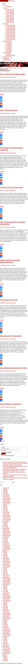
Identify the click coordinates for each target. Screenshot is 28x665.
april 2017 (5, 642)
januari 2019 (6, 611)
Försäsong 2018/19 (10, 36)
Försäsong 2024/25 (10, 28)
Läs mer (2, 94)
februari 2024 (6, 528)
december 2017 (6, 630)
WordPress (12, 663)
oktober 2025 (6, 501)
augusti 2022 (6, 549)
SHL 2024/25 (9, 44)
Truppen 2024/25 (10, 12)
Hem (4, 3)
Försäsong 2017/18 (10, 38)
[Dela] (14, 106)
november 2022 (6, 545)
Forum (4, 5)
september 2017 (7, 634)
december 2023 (6, 531)
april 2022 (5, 555)
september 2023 (7, 535)
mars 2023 (5, 541)
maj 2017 (5, 640)
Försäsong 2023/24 (10, 29)
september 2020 (7, 583)
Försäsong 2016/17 (10, 39)
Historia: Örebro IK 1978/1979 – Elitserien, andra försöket (15, 464)
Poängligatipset (7, 41)
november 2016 (6, 649)
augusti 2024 (6, 521)
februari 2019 (6, 610)
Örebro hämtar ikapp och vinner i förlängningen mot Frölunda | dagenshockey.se (14, 469)
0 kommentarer (12, 77)
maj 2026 (5, 490)
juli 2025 (5, 505)
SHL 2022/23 (9, 46)
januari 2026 (6, 496)
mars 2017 (5, 643)
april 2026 (5, 492)
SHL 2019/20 (9, 51)
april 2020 (5, 590)
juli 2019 (5, 603)
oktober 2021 (6, 564)
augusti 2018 (6, 619)
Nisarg (20, 663)
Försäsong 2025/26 (10, 26)
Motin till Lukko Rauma (9, 110)
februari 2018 (6, 627)
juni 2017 (5, 639)
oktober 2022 (6, 547)
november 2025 (6, 499)
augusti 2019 (6, 601)
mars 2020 (5, 591)
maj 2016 (5, 657)
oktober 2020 (6, 581)
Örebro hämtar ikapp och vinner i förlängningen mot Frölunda (14, 472)
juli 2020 (5, 585)
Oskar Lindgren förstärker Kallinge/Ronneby (10, 261)
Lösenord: (3, 450)
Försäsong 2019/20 (10, 35)
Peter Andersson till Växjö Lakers (12, 74)
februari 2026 (6, 495)
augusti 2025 (6, 503)
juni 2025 (5, 506)
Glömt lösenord (10, 455)
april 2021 (5, 573)
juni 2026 (5, 489)
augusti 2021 (6, 567)
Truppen (5, 8)
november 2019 (6, 597)
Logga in (3, 453)
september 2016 (7, 652)
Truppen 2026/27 (10, 9)
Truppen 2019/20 (10, 19)
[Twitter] (14, 99)
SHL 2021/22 (9, 48)
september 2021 (7, 565)
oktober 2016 (6, 650)
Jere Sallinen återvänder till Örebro (13, 368)
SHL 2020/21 (9, 49)
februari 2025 (6, 512)
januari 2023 (6, 544)
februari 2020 (6, 593)
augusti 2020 (6, 584)
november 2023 (6, 532)
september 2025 (7, 502)
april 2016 (5, 659)
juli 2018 (5, 620)
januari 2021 (6, 577)
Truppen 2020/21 (10, 18)
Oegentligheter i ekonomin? (11, 404)
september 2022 (7, 548)
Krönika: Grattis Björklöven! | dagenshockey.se (14, 466)
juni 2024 (5, 522)
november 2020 (6, 580)
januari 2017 (6, 646)
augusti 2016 (6, 653)
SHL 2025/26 (9, 42)
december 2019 (6, 596)
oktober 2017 (6, 633)
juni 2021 (5, 570)
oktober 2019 (6, 598)
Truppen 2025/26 (10, 10)
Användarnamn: (5, 448)
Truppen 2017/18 (10, 22)
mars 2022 (5, 557)
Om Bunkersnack (7, 59)
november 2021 (6, 562)
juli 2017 (5, 637)
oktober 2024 (6, 518)
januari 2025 (6, 513)
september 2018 (7, 617)
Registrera (3, 455)
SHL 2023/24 (9, 45)
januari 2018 (6, 629)
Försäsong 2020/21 (10, 33)
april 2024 (5, 525)
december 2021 (6, 561)
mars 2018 (5, 626)
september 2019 (7, 600)
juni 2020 (5, 587)
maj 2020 (5, 588)
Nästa (3, 441)
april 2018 (5, 624)
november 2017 (6, 632)
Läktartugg (8, 6)
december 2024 (6, 515)
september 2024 (7, 519)
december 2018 (6, 613)
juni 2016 (5, 656)
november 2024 (6, 516)
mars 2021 (5, 574)
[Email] (14, 102)
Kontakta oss (6, 58)
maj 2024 (5, 524)
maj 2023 (5, 538)
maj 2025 (5, 508)
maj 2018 (5, 623)
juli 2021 (5, 568)
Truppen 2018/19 (10, 21)
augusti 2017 (6, 636)
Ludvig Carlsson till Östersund (11, 187)
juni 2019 (5, 604)
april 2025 (5, 509)
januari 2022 (6, 560)
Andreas (7, 77)
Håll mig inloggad (7, 452)
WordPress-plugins (10, 55)
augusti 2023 (6, 537)
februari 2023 (6, 542)
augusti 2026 (6, 488)
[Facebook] (14, 97)
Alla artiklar (9, 54)
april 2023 (5, 539)
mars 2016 (5, 660)
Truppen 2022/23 (10, 15)
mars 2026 (5, 493)
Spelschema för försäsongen (11, 336)
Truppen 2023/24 (10, 13)
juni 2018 (5, 621)
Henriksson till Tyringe (8, 300)
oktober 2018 (6, 616)
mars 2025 (5, 511)
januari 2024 (6, 529)
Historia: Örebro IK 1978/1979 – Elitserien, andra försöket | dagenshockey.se (14, 462)
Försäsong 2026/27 (10, 25)
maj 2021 (5, 571)
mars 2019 (5, 608)
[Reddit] (14, 104)
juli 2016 (5, 655)
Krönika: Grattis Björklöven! (10, 467)
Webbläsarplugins (7, 57)
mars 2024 (5, 526)
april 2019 (5, 607)
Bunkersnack (11, 0)
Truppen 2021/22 (10, 16)
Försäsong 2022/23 (10, 31)
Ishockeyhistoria (7, 52)
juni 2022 (5, 552)
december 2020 (6, 578)
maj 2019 (5, 606)
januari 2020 (6, 594)
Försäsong (5, 23)
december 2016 (6, 647)
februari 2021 (6, 575)
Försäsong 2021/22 (10, 32)
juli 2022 (5, 551)
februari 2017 (6, 644)
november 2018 (6, 614)
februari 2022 (6, 558)
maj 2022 (5, 554)
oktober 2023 (6, 534)
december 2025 (6, 498)
